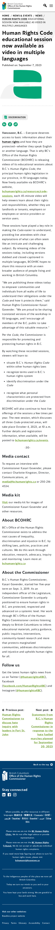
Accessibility (34, 923)
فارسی (7, 818)
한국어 (25, 818)
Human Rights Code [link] (14, 19)
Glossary (23, 923)
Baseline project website (13, 916)
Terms (14, 923)
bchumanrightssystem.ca (27, 860)
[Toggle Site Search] (44, 5)
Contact (46, 923)
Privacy (5, 923)
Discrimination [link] (17, 117)
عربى (41, 818)
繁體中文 (28, 815)
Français (38, 815)
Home (5, 15)
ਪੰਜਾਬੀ (47, 815)
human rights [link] (10, 141)
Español (34, 818)
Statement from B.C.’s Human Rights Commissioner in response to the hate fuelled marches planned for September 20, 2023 (42, 730)
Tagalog (16, 818)
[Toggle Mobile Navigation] (51, 6)
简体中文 (18, 815)
